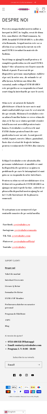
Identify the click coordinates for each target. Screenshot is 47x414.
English (11, 412)
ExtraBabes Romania (19, 396)
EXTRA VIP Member (14, 298)
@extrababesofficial (24, 241)
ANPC (7, 320)
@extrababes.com (21, 235)
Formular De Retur (14, 292)
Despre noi (10, 268)
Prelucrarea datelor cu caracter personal (20, 306)
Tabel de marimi (12, 274)
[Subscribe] (39, 364)
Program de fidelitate (15, 314)
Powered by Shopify (33, 396)
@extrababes (19, 247)
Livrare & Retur (12, 286)
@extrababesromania (25, 230)
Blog (7, 326)
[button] (3, 9)
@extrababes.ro (21, 224)
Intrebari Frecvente (14, 280)
